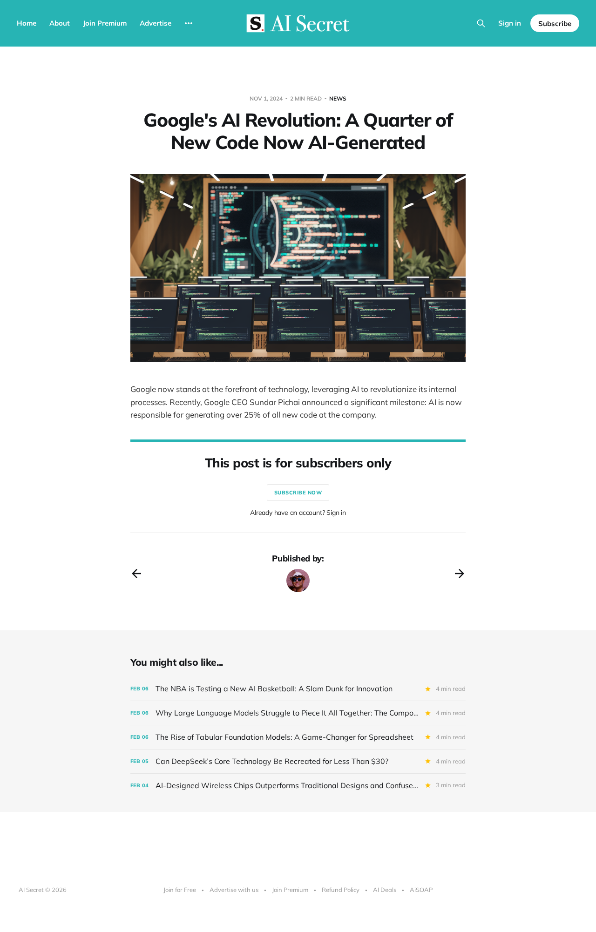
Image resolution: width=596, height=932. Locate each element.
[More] (189, 23)
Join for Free (179, 889)
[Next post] (460, 574)
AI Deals (384, 889)
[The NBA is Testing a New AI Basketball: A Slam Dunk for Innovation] (298, 689)
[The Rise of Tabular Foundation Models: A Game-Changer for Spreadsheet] (298, 737)
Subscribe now (298, 492)
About (59, 23)
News (337, 98)
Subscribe (554, 23)
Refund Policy (340, 889)
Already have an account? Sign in (298, 512)
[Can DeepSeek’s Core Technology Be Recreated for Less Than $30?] (298, 761)
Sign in (509, 23)
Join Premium (105, 23)
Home (26, 23)
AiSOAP (421, 889)
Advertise (155, 23)
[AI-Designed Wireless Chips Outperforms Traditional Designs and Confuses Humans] (298, 785)
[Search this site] (481, 23)
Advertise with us (234, 889)
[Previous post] (136, 574)
